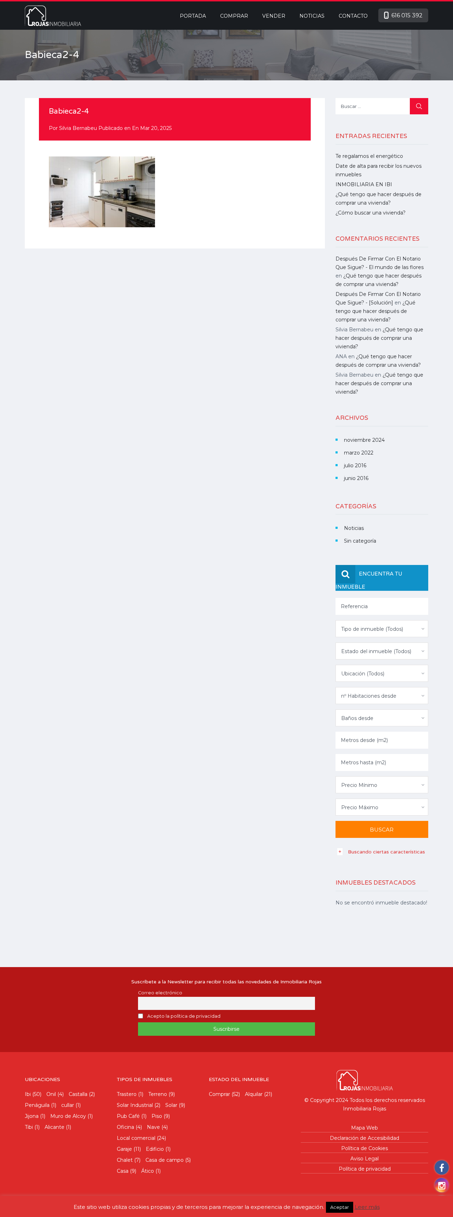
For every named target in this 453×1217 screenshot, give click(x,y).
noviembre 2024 (364, 440)
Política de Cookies (364, 1148)
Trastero (127, 1094)
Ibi (28, 1094)
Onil (51, 1094)
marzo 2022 (358, 453)
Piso (156, 1116)
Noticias (312, 16)
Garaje (124, 1149)
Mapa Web (364, 1128)
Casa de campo (164, 1160)
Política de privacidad (365, 1169)
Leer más (367, 1207)
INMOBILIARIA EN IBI (364, 184)
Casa (122, 1171)
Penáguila (37, 1105)
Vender (273, 16)
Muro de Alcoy (68, 1116)
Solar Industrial (135, 1105)
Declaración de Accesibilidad (364, 1138)
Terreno (157, 1094)
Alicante (54, 1127)
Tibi (29, 1127)
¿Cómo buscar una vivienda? (371, 213)
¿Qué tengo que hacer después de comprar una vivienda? (375, 311)
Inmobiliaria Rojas (364, 1108)
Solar (171, 1105)
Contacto (353, 16)
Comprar (234, 16)
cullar (67, 1105)
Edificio (155, 1149)
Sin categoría (360, 541)
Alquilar (254, 1094)
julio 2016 (355, 465)
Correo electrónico (160, 992)
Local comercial (136, 1138)
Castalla (78, 1094)
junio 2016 (356, 478)
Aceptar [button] (339, 1207)
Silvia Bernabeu (78, 128)
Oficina (125, 1127)
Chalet (125, 1160)
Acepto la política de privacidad (183, 1016)
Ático (147, 1171)
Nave (153, 1127)
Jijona (32, 1116)
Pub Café (128, 1116)
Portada (193, 16)
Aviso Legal (364, 1158)
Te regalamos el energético (369, 156)
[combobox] (382, 628)
